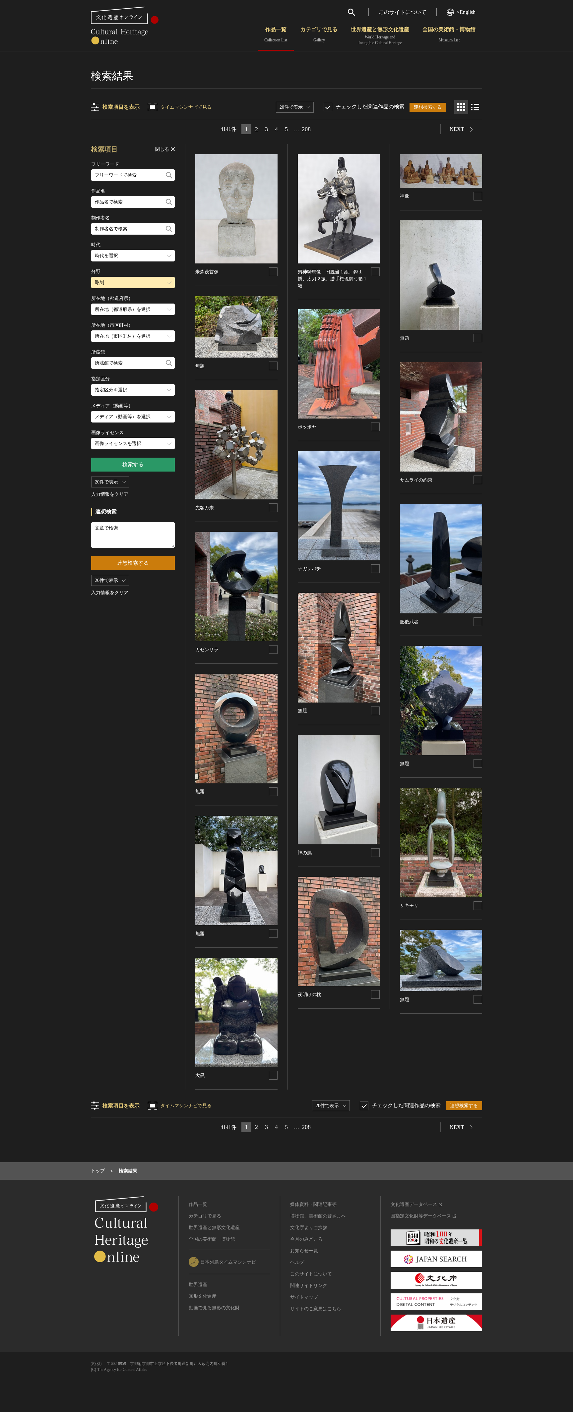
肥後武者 (409, 621)
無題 (200, 366)
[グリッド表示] (461, 107)
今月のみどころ (306, 1239)
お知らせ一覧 (304, 1250)
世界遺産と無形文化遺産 (380, 36)
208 (306, 129)
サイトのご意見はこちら (315, 1308)
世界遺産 (198, 1284)
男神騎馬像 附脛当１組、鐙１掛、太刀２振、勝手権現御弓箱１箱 (332, 278)
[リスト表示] (475, 107)
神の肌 (305, 852)
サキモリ (409, 905)
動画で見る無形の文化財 (214, 1307)
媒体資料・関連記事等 (313, 1204)
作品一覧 (275, 34)
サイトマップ (304, 1297)
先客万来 (204, 507)
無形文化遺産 (203, 1296)
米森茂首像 (207, 271)
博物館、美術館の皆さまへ (318, 1216)
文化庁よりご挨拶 (308, 1227)
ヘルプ (297, 1262)
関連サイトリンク (308, 1285)
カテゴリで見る (319, 34)
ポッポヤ (307, 426)
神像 (404, 196)
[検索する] (169, 175)
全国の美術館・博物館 (449, 34)
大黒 (200, 1075)
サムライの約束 (416, 480)
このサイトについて (402, 12)
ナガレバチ (309, 568)
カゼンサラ (207, 649)
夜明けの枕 (309, 994)
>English (466, 12)
